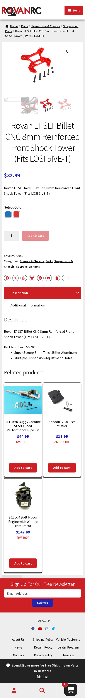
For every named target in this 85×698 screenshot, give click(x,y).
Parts (24, 26)
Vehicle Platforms (68, 639)
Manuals (18, 655)
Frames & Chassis (32, 261)
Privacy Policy (43, 655)
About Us (18, 639)
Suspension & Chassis (45, 26)
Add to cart (35, 235)
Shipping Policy (43, 639)
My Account (14, 690)
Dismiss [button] (42, 676)
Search (42, 690)
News (18, 647)
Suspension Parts (28, 266)
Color (18, 207)
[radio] (8, 214)
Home (14, 26)
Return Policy (43, 647)
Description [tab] (19, 293)
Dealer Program (68, 647)
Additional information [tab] (27, 305)
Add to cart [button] (23, 467)
